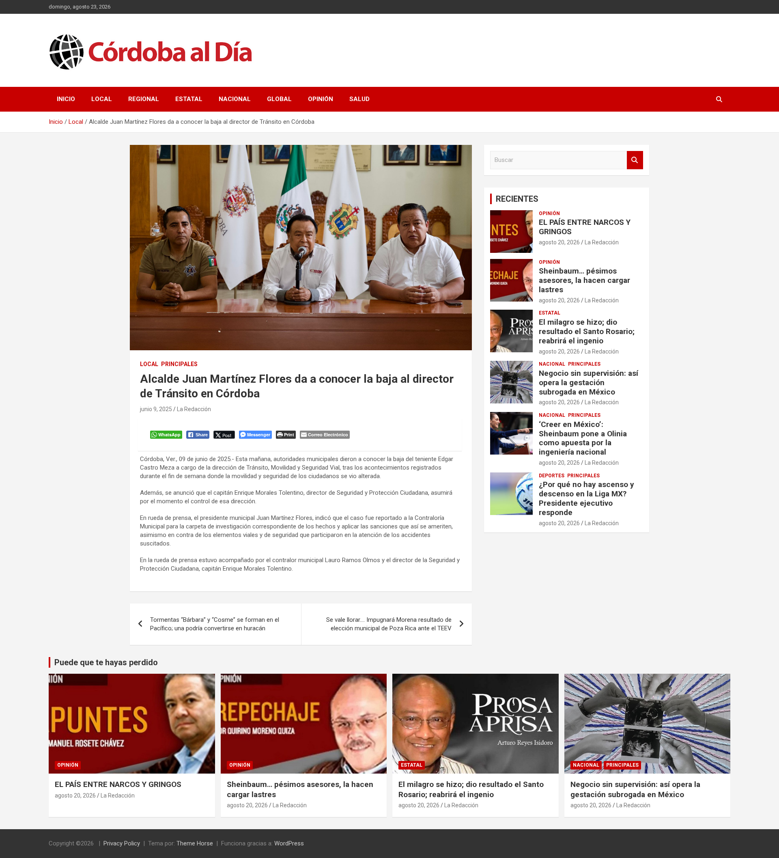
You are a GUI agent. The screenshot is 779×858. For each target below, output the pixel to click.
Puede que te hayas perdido (106, 662)
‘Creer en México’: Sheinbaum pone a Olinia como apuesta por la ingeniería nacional (583, 438)
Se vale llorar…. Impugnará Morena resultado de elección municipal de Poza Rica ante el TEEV (389, 624)
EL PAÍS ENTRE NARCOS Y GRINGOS (585, 227)
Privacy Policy (121, 843)
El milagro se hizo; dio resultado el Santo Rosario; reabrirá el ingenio (587, 331)
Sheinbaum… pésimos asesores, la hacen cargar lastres (584, 280)
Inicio (66, 99)
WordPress (289, 843)
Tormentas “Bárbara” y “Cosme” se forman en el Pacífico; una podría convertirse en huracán (214, 624)
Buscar (635, 160)
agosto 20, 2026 (559, 242)
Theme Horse (194, 843)
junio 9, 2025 (156, 409)
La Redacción (194, 409)
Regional (143, 99)
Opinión (320, 99)
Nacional (235, 99)
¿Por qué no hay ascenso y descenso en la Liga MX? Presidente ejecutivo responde (586, 498)
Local (101, 99)
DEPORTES (551, 476)
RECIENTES (517, 199)
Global (279, 99)
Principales (179, 364)
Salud (359, 99)
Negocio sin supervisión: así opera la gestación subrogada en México (588, 383)
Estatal (188, 99)
